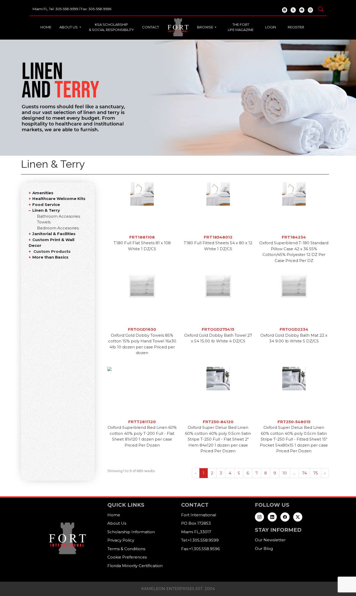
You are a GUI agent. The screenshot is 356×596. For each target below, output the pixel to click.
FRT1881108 (142, 237)
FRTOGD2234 (294, 329)
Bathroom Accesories (58, 216)
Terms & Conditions (126, 548)
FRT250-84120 (218, 421)
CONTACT (150, 27)
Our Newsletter (270, 539)
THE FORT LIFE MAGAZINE (241, 27)
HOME (45, 27)
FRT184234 (294, 237)
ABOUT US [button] (68, 27)
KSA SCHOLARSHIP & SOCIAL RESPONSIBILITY (111, 27)
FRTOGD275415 (218, 329)
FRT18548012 (218, 237)
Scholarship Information (131, 531)
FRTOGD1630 (142, 329)
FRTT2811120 (142, 421)
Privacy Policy (120, 540)
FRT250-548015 (294, 421)
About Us (116, 523)
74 (304, 472)
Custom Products (52, 251)
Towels (44, 221)
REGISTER (296, 27)
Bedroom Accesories (58, 227)
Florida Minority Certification (135, 565)
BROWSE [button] (205, 27)
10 (285, 472)
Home (113, 514)
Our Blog (264, 548)
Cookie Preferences (127, 557)
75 (315, 472)
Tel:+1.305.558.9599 (200, 540)
